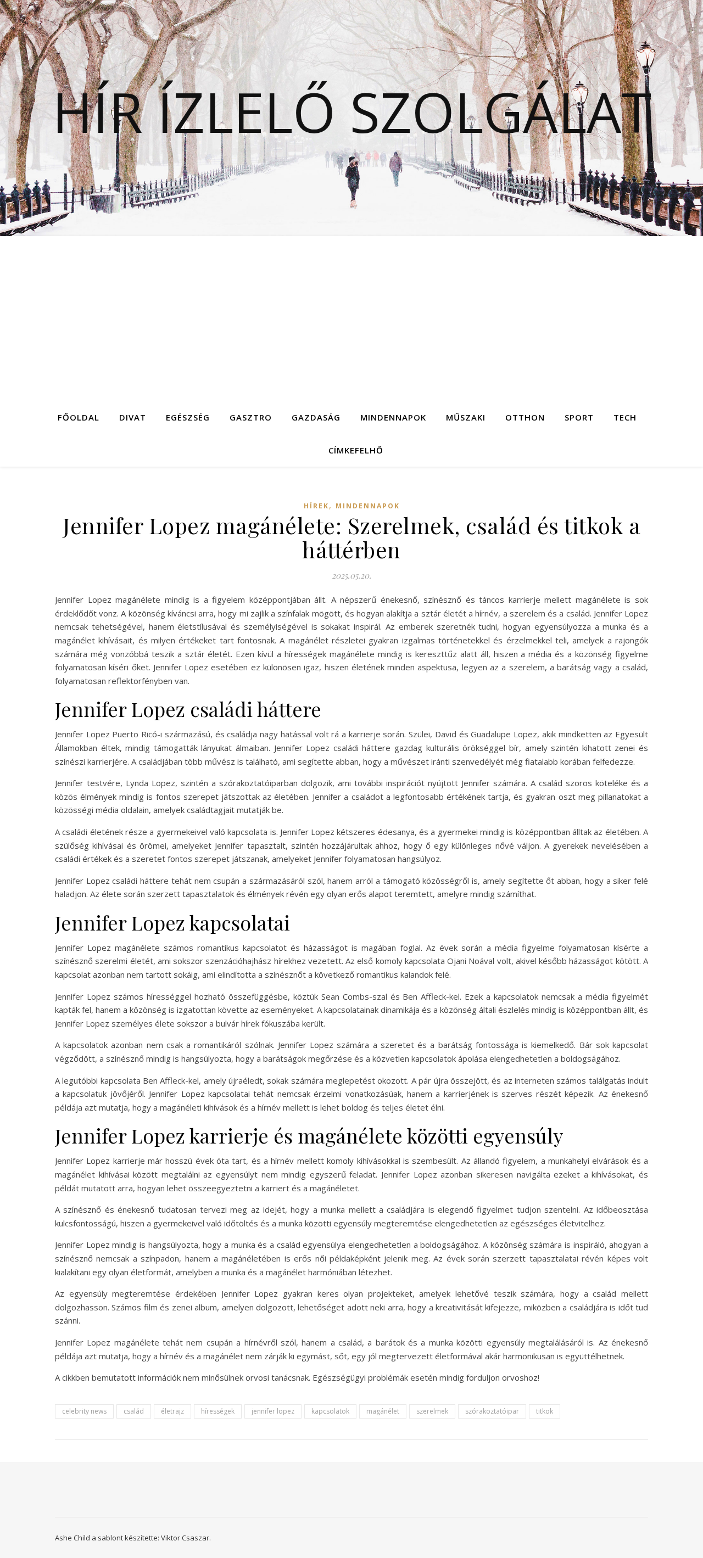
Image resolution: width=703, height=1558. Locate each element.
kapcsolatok (330, 1411)
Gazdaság (316, 417)
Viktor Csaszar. (186, 1538)
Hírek (316, 506)
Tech (625, 417)
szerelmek (432, 1411)
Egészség (188, 417)
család (134, 1411)
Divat (132, 417)
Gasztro (251, 417)
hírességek (218, 1411)
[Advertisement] (351, 318)
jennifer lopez (273, 1411)
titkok (544, 1411)
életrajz (172, 1411)
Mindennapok (393, 417)
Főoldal (78, 417)
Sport (579, 417)
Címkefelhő (355, 450)
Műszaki (466, 417)
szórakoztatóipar (492, 1411)
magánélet (382, 1411)
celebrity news (84, 1411)
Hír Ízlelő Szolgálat (351, 111)
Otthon (525, 417)
